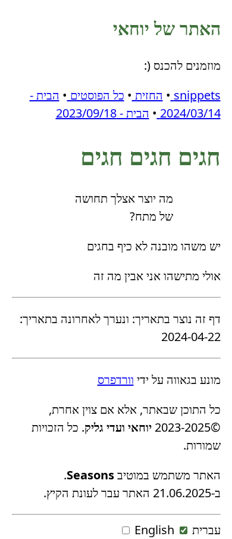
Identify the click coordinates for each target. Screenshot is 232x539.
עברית (206, 530)
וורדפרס (116, 379)
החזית (147, 95)
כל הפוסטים (95, 95)
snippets (196, 95)
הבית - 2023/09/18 (102, 113)
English (154, 530)
